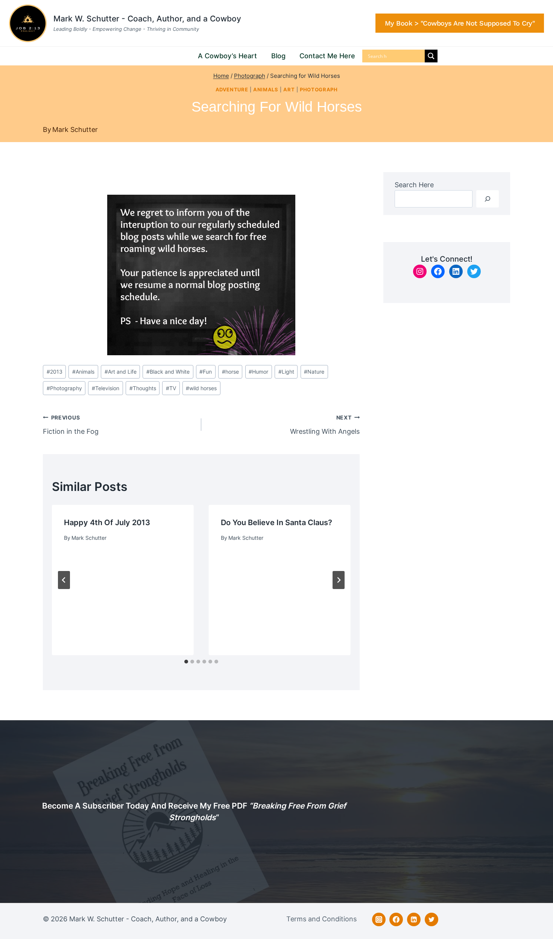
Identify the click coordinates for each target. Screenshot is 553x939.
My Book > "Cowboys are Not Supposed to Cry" (460, 23)
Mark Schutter (75, 129)
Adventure (232, 89)
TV (171, 388)
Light (286, 371)
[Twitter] (431, 919)
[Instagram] (379, 919)
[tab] (186, 661)
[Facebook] (396, 919)
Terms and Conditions (321, 919)
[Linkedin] (414, 919)
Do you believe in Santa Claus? (276, 522)
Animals (265, 89)
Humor (258, 371)
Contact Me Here (327, 56)
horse (230, 371)
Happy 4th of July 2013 (107, 522)
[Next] (339, 580)
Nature (314, 371)
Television (105, 388)
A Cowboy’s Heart (227, 56)
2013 (54, 371)
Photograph (318, 89)
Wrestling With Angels (325, 424)
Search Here (414, 185)
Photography (64, 388)
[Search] (487, 198)
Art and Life (121, 371)
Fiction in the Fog (71, 424)
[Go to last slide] (64, 580)
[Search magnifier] (431, 56)
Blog (278, 56)
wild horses (201, 388)
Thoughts (142, 388)
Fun (205, 371)
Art (289, 89)
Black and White (168, 371)
